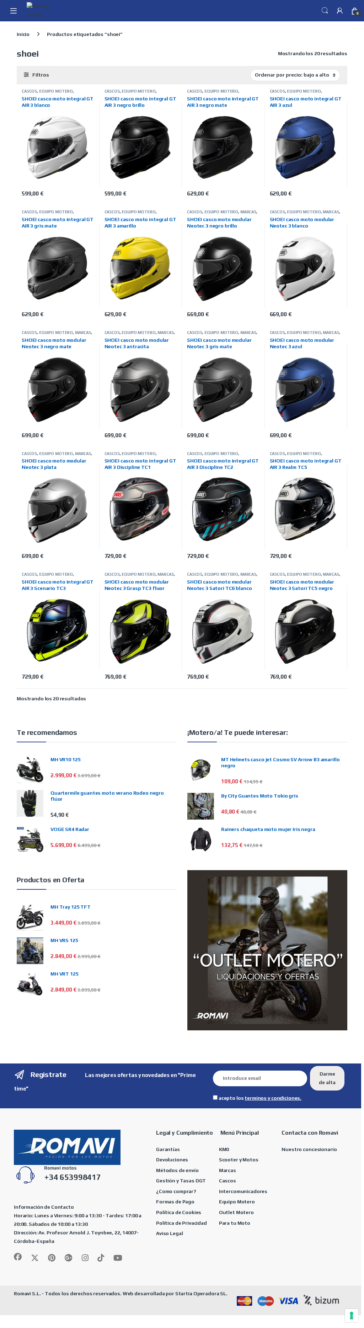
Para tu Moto (234, 1223)
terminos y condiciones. (273, 1098)
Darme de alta (327, 1078)
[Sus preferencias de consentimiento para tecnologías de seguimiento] (351, 1315)
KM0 (224, 1149)
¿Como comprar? (176, 1191)
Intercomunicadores (243, 1191)
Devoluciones (172, 1159)
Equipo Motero (237, 1201)
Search (325, 11)
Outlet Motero (236, 1212)
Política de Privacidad (181, 1223)
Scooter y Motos (238, 1159)
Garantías (168, 1149)
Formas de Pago (175, 1201)
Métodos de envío (177, 1170)
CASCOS (29, 91)
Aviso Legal (169, 1233)
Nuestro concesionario (309, 1149)
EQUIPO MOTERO (56, 91)
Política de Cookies (178, 1212)
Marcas (227, 1170)
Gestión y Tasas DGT (181, 1180)
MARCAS (248, 212)
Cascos (227, 1180)
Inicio (23, 34)
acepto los (259, 1098)
